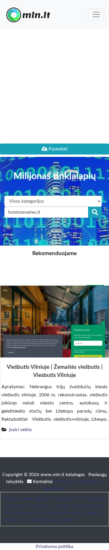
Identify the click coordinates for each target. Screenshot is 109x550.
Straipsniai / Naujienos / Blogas (37, 505)
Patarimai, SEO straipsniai (79, 498)
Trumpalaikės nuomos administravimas (42, 512)
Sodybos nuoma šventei (50, 519)
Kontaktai (43, 481)
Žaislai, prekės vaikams (26, 498)
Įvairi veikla (20, 429)
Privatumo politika (54, 546)
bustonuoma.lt (88, 505)
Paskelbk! (57, 149)
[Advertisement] (54, 86)
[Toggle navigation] (96, 14)
